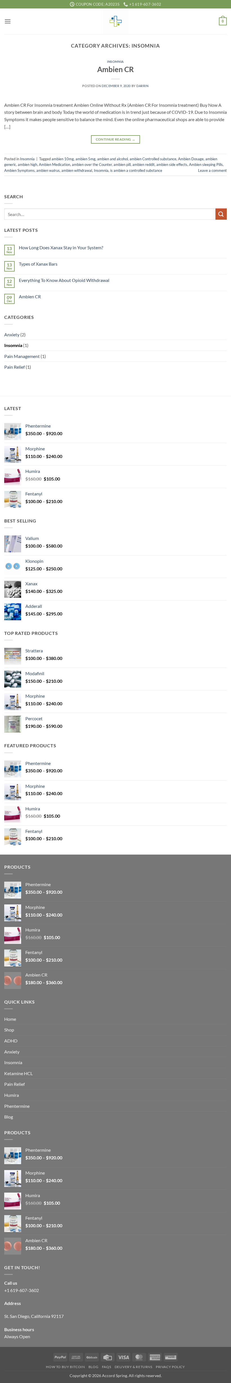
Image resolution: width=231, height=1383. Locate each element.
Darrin (142, 86)
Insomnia (115, 61)
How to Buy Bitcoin (65, 1367)
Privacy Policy (170, 1367)
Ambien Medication (54, 164)
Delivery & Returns (133, 1367)
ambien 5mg (85, 159)
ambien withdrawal (76, 170)
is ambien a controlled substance (136, 170)
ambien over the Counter (92, 164)
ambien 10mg (63, 159)
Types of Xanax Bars (38, 263)
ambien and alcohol (112, 159)
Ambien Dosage (191, 159)
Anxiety (11, 334)
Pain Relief (14, 367)
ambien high (27, 164)
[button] (7, 21)
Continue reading (116, 139)
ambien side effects (171, 164)
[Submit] (221, 213)
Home (10, 1019)
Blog (8, 1116)
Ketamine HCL (18, 1073)
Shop (9, 1029)
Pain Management (22, 356)
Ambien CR (115, 69)
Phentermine (17, 1106)
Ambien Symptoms (19, 170)
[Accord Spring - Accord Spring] (115, 21)
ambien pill (122, 164)
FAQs (106, 1367)
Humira (11, 1095)
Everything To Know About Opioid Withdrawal (64, 280)
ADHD (10, 1040)
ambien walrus (48, 170)
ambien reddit (143, 164)
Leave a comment (212, 170)
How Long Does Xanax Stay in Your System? (61, 247)
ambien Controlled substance (153, 159)
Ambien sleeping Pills (206, 164)
